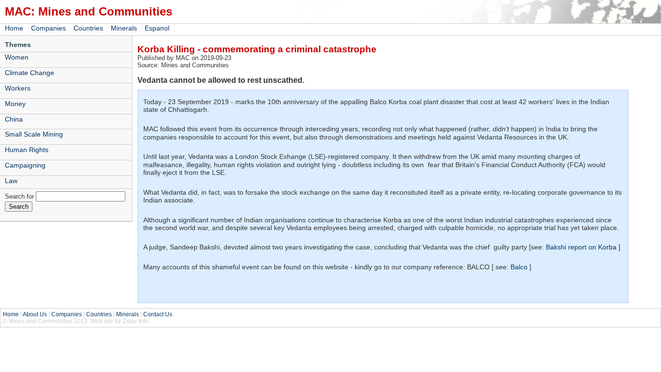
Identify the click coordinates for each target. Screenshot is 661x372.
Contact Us (157, 314)
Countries (88, 28)
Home (14, 28)
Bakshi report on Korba (581, 247)
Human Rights (26, 150)
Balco (519, 267)
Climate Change (29, 73)
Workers (17, 88)
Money (15, 104)
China (14, 119)
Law (11, 181)
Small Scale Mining (34, 134)
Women (17, 57)
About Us (35, 314)
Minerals (124, 28)
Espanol (157, 28)
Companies (48, 28)
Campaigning (25, 165)
